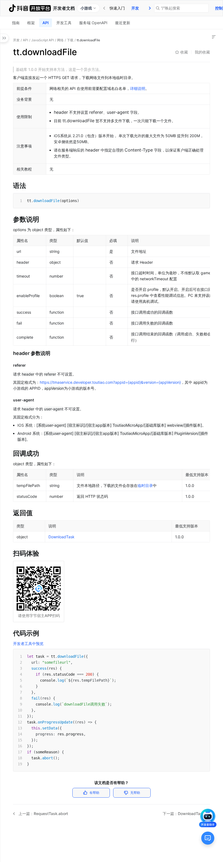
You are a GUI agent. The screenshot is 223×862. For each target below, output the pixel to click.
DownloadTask (61, 536)
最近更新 (122, 22)
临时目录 (145, 485)
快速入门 (117, 8)
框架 (31, 22)
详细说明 (137, 88)
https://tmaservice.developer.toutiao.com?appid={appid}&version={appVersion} (110, 382)
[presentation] (149, 8)
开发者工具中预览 (28, 643)
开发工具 (64, 22)
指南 (16, 22)
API (45, 22)
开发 (135, 8)
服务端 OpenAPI (93, 22)
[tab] (117, 8)
